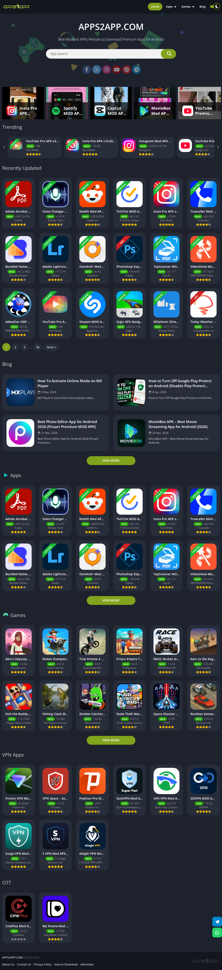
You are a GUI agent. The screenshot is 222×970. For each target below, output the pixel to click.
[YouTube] (116, 69)
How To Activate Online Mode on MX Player (70, 383)
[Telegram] (136, 69)
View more (110, 460)
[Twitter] (96, 69)
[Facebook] (86, 69)
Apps (169, 6)
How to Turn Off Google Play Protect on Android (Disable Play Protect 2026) (180, 383)
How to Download (66, 964)
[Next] (217, 147)
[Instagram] (106, 69)
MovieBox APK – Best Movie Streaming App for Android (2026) (178, 424)
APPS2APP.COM (12, 957)
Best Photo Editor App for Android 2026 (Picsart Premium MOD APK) (67, 424)
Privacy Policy (42, 964)
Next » (51, 347)
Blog (202, 6)
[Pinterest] (126, 69)
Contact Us (24, 964)
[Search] (168, 54)
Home (155, 6)
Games (186, 6)
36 (37, 347)
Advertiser (87, 964)
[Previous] (4, 147)
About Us (8, 964)
